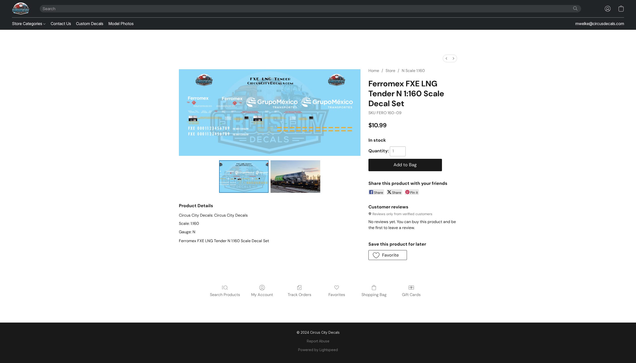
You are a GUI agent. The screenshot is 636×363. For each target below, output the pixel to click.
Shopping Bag (374, 294)
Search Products (225, 294)
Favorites (336, 294)
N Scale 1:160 (413, 70)
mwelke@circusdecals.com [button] (599, 23)
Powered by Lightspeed (318, 350)
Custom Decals (89, 23)
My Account (262, 294)
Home (373, 70)
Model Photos (121, 23)
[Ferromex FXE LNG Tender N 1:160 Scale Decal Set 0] (244, 176)
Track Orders (299, 294)
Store (390, 70)
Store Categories (27, 23)
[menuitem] (446, 58)
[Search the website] (575, 8)
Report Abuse (318, 341)
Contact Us (61, 23)
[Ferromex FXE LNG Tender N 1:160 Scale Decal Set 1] (295, 176)
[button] (21, 8)
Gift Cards (411, 294)
